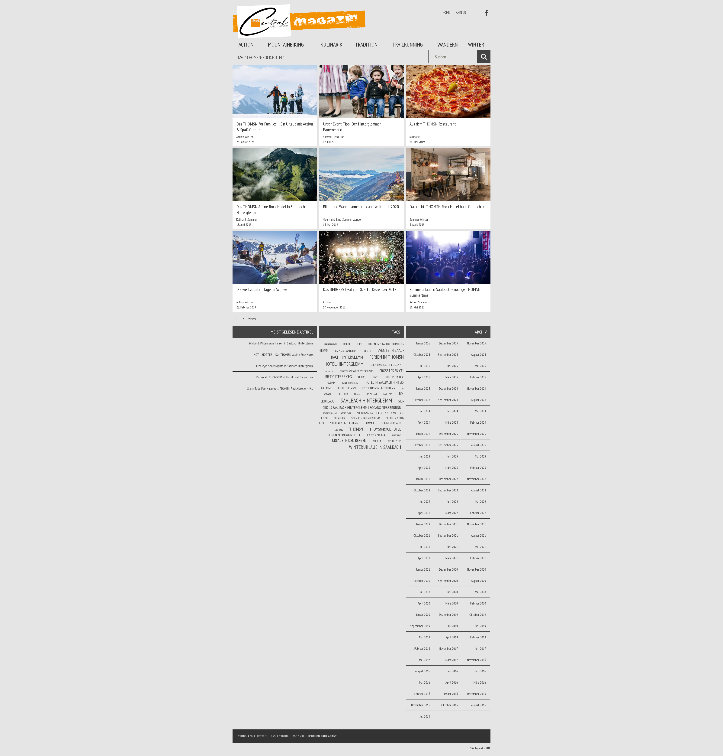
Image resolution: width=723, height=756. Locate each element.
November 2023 (476, 434)
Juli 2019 (453, 626)
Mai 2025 (480, 366)
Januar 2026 (423, 343)
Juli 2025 (425, 366)
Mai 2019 (424, 637)
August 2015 (478, 705)
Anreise (461, 12)
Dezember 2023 (448, 434)
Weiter (252, 319)
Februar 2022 (478, 513)
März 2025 (451, 377)
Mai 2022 (480, 501)
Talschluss (338, 430)
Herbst (362, 377)
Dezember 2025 (448, 343)
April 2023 (424, 467)
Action (246, 44)
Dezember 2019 (448, 614)
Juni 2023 (452, 456)
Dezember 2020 (448, 569)
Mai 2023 (480, 456)
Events (367, 351)
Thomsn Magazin (299, 21)
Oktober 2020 (421, 580)
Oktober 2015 (449, 705)
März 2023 (451, 467)
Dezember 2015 (476, 694)
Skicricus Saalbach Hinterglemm (337, 413)
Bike (359, 344)
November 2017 (448, 648)
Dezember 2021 (448, 524)
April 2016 (451, 682)
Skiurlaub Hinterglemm (344, 423)
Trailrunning (407, 44)
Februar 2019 (478, 637)
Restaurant (371, 394)
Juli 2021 (425, 547)
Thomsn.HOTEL (245, 736)
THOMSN (356, 429)
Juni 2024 (452, 411)
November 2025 (476, 343)
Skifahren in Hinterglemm (365, 418)
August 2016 (422, 671)
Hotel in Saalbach (350, 382)
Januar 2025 (423, 388)
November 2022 (476, 479)
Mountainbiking (286, 44)
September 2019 (420, 626)
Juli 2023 (425, 456)
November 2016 (476, 660)
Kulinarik (331, 44)
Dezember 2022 (448, 479)
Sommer (328, 137)
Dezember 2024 (448, 388)
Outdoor (343, 394)
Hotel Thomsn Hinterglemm (378, 388)
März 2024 (451, 422)
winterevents (394, 440)
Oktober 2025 (421, 354)
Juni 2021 (452, 547)
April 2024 (424, 422)
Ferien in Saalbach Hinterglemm (385, 364)
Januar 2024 (423, 434)
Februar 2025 (478, 377)
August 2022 (478, 490)
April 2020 (424, 603)
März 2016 (480, 682)
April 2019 (451, 637)
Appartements (330, 344)
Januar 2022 (423, 524)
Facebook (486, 13)
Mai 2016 (424, 682)
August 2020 (478, 580)
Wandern (447, 44)
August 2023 (478, 445)
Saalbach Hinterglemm (366, 400)
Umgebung (396, 435)
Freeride (329, 371)
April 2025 (424, 377)
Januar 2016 (451, 694)
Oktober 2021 (421, 535)
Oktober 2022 (421, 490)
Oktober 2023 (421, 445)
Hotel (375, 377)
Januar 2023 (423, 479)
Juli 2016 (453, 671)
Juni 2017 (480, 648)
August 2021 (478, 535)
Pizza (357, 394)
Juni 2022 (452, 501)
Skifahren (339, 418)
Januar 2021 (423, 569)
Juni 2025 (452, 366)
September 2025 (448, 354)
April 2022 (424, 513)
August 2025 (478, 354)
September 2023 (448, 445)
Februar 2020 (478, 603)
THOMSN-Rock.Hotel (385, 429)
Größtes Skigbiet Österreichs (356, 371)
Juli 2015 (425, 716)
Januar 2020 (423, 614)
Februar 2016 (422, 694)
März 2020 (451, 603)
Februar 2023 (478, 467)
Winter (476, 44)
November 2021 (476, 524)
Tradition (366, 44)
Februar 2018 (422, 648)
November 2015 (420, 705)
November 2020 (476, 569)
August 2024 (478, 400)
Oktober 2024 (421, 400)
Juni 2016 (480, 671)
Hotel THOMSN (346, 388)
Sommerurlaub (391, 423)
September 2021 (448, 535)
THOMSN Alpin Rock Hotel (343, 435)
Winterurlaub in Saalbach (375, 447)
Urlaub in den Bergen (349, 440)
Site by (480, 748)
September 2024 (448, 400)
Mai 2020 (480, 592)
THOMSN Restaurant (376, 435)
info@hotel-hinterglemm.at (322, 736)
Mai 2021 (480, 547)
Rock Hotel (388, 394)
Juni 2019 (480, 626)
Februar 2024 (478, 422)
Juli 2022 (425, 501)
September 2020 (448, 580)
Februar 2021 (478, 558)
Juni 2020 (452, 592)
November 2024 (476, 388)
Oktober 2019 (477, 614)
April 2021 (424, 558)
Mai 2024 (480, 411)
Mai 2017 (424, 660)
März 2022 (451, 513)
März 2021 (451, 558)
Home (446, 12)
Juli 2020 (425, 592)
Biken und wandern (345, 351)
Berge (347, 344)
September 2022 (448, 490)
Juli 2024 (425, 411)
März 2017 (451, 660)
